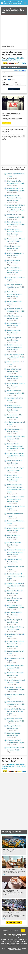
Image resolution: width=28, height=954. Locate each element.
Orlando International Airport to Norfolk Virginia (15, 217)
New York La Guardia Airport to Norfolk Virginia (15, 183)
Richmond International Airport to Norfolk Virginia (15, 311)
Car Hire (14, 934)
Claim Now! (7, 123)
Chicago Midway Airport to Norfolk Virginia (15, 530)
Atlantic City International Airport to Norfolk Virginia (15, 357)
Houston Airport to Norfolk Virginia (13, 263)
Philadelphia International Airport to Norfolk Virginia (15, 190)
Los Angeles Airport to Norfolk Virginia (14, 622)
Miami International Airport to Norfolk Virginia (16, 241)
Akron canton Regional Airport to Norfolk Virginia (15, 607)
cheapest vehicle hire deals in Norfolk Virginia (13, 59)
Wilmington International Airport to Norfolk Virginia (15, 704)
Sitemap (17, 937)
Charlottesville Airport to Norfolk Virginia (15, 675)
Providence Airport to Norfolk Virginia (14, 248)
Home (5, 934)
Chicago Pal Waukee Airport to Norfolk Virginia (16, 439)
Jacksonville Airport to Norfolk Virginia (14, 561)
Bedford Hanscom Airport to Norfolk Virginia (15, 668)
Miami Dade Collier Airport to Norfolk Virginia (15, 750)
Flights (9, 934)
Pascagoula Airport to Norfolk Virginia (14, 728)
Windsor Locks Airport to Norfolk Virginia (15, 255)
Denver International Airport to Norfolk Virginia (15, 224)
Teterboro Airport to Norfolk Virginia (14, 545)
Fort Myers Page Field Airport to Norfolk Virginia (15, 689)
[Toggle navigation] (25, 2)
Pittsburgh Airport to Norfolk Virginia (14, 340)
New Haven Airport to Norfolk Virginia (14, 615)
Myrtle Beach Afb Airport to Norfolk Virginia (15, 629)
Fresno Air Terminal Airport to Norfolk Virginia (16, 682)
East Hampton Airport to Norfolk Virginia (15, 593)
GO (23, 930)
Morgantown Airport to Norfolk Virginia (14, 431)
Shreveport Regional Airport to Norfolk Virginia (15, 742)
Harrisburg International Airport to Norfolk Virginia (15, 721)
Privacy (12, 937)
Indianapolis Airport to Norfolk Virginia (14, 417)
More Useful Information (14, 922)
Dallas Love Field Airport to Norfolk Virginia (16, 386)
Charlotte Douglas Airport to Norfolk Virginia (15, 470)
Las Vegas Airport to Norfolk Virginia (13, 325)
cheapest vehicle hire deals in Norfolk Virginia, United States (14, 766)
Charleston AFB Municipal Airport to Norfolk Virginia (15, 586)
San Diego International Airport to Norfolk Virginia (15, 287)
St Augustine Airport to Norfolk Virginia (14, 463)
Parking (5, 935)
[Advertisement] (14, 31)
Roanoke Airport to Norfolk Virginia (13, 735)
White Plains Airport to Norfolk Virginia (14, 318)
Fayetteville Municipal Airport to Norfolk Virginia (15, 393)
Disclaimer (22, 935)
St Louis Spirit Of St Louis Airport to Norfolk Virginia (15, 455)
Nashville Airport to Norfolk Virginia (13, 537)
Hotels (10, 935)
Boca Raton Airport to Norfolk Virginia (14, 371)
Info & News (16, 935)
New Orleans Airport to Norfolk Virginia (14, 600)
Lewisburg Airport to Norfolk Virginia (14, 332)
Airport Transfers (21, 934)
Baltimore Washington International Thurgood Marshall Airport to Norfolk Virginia (16, 489)
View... (4, 854)
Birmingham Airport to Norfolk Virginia (14, 378)
